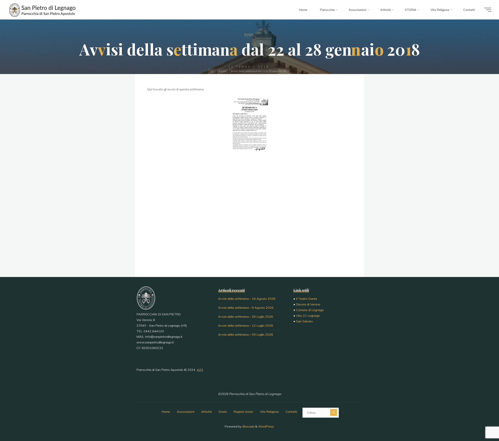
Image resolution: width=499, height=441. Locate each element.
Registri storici (243, 412)
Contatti (291, 412)
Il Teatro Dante (306, 299)
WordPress (266, 426)
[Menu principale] (487, 10)
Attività (206, 412)
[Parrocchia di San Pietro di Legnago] (42, 10)
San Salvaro (304, 321)
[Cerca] (333, 412)
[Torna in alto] (484, 426)
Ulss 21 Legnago (308, 316)
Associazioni (185, 412)
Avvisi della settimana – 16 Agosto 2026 (246, 299)
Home (166, 412)
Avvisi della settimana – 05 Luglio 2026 (245, 334)
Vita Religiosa (269, 412)
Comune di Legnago (310, 310)
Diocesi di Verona (308, 304)
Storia (223, 412)
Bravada (248, 426)
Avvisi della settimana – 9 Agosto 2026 (245, 308)
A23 (200, 370)
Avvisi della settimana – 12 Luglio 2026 (245, 325)
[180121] (249, 124)
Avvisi (248, 34)
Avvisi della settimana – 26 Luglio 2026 (245, 316)
